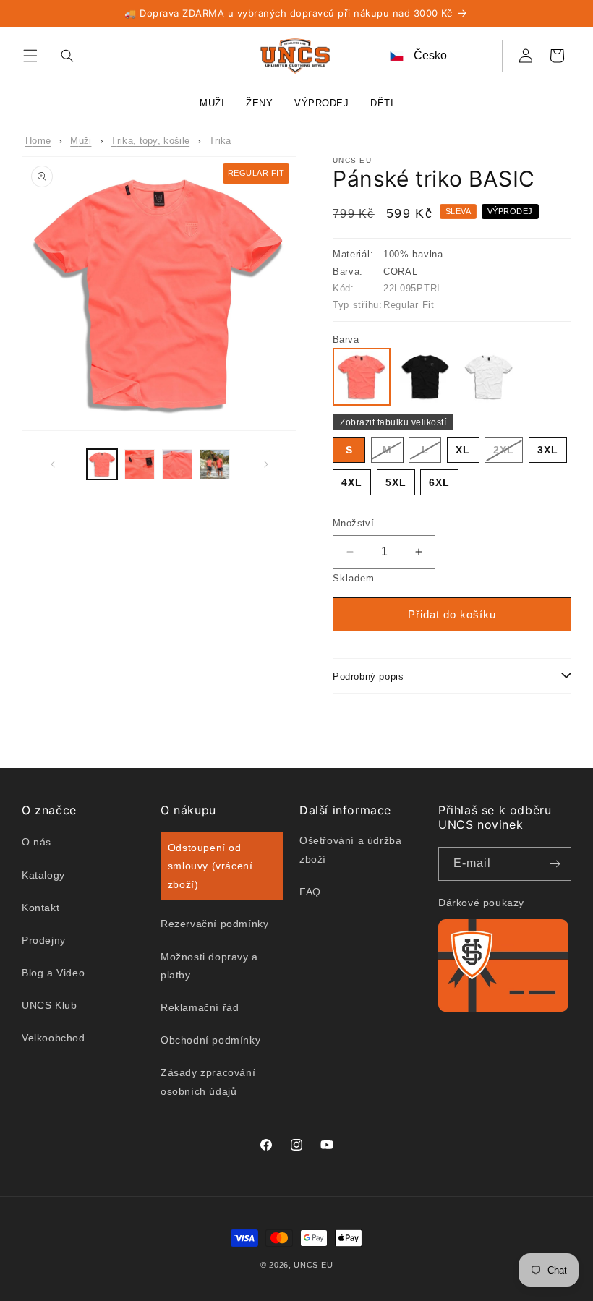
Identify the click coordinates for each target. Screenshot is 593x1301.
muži (80, 140)
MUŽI (212, 103)
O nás (36, 842)
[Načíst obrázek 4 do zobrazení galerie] (215, 464)
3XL (547, 450)
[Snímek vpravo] (265, 464)
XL (463, 450)
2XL (508, 453)
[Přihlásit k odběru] (555, 864)
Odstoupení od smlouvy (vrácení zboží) (210, 866)
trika (220, 140)
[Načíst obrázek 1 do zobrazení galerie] (102, 464)
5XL (395, 482)
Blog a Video (53, 972)
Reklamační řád (200, 1007)
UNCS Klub (49, 1005)
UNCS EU (313, 1265)
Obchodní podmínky (210, 1040)
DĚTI (381, 103)
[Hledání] (63, 56)
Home (38, 140)
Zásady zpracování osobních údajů (208, 1081)
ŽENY (259, 103)
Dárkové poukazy (481, 902)
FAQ (310, 891)
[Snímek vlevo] (52, 464)
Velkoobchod (53, 1038)
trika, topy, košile (150, 140)
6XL (439, 482)
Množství (353, 523)
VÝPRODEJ (321, 103)
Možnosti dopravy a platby (209, 966)
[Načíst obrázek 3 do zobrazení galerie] (177, 464)
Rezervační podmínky (214, 923)
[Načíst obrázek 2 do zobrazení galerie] (139, 464)
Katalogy (43, 875)
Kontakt (40, 907)
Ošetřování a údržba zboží (350, 849)
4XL (351, 482)
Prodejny (44, 940)
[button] (30, 56)
